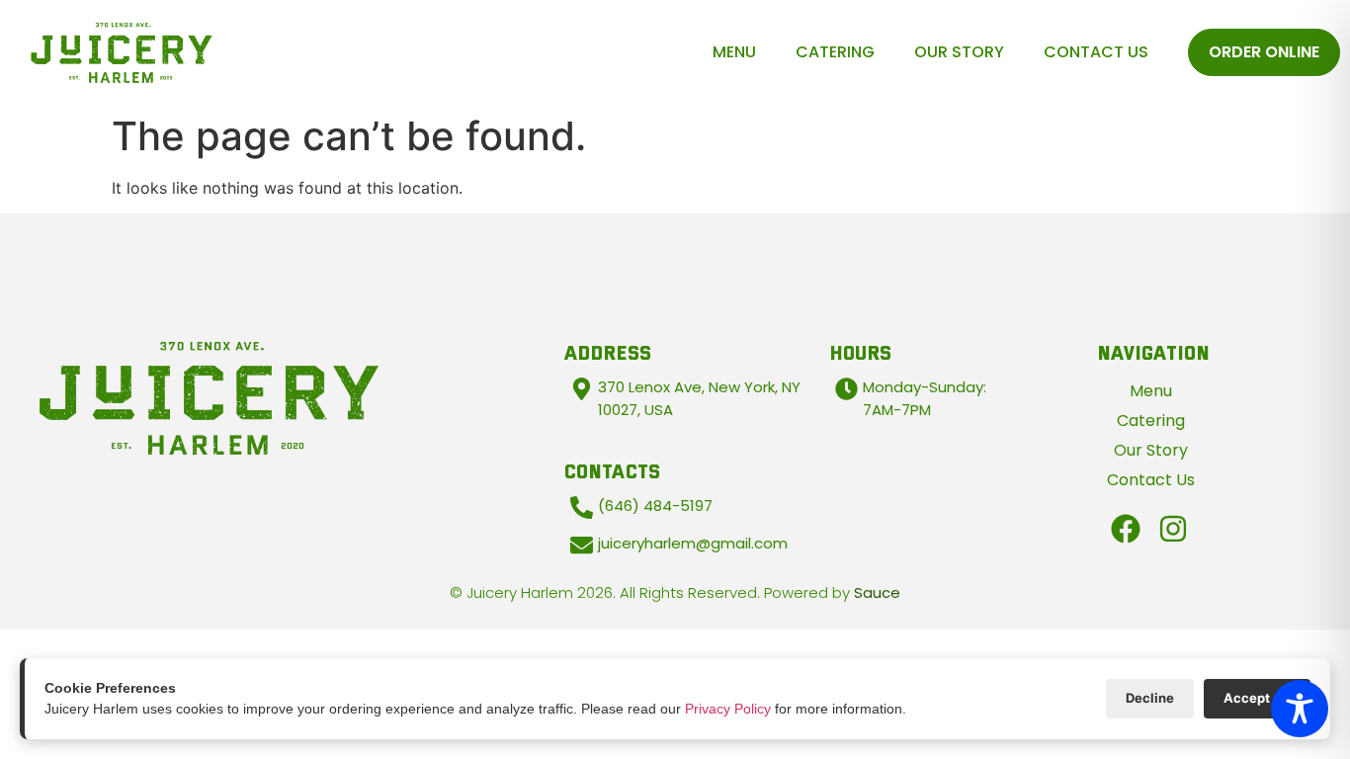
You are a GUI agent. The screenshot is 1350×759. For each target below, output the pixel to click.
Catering (835, 52)
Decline (1150, 698)
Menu (734, 52)
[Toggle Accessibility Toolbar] (1299, 708)
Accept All (1257, 698)
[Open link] (1125, 528)
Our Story (959, 52)
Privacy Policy (728, 709)
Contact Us (1096, 52)
